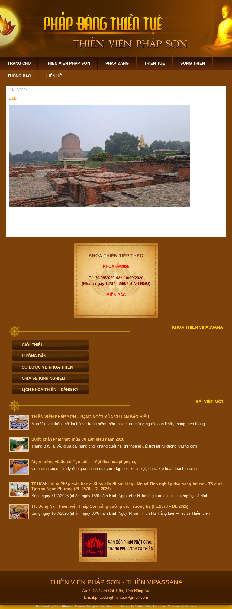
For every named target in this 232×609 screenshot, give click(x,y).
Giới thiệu (33, 345)
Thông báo (19, 76)
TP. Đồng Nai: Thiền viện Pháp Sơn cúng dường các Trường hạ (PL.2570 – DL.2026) (109, 506)
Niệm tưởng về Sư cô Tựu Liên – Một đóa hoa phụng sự (84, 461)
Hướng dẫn (34, 356)
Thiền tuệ (154, 63)
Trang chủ (19, 63)
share (192, 606)
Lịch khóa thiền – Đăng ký (50, 389)
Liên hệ (54, 76)
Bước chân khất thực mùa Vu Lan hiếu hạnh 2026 (77, 439)
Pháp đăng (117, 63)
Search (111, 606)
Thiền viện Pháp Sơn (68, 63)
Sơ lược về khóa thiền (47, 367)
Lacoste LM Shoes (167, 606)
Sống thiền (192, 63)
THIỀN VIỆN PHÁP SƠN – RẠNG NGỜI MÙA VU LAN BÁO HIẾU (90, 417)
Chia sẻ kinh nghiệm (43, 378)
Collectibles (143, 606)
